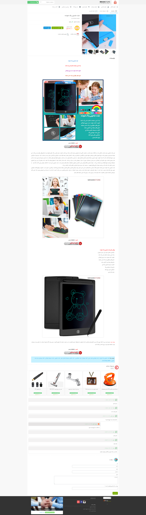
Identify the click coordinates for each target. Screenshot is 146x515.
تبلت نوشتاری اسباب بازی (93, 358)
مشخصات (112, 11)
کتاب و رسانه (54, 7)
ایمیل (117, 474)
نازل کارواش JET (38, 389)
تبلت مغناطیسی (78, 358)
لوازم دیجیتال (94, 7)
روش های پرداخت (92, 510)
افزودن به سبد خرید (56, 27)
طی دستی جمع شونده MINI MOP (56, 389)
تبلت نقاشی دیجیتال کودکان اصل (67, 358)
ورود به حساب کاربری (50, 512)
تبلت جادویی (57, 358)
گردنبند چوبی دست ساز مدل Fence (92, 389)
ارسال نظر (115, 493)
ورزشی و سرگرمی (65, 7)
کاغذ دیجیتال (84, 358)
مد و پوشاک (75, 7)
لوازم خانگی (113, 7)
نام (117, 463)
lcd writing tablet (106, 361)
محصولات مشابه (103, 11)
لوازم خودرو (84, 7)
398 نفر (45, 27)
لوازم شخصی (103, 7)
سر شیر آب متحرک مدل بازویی (74, 389)
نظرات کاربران (92, 11)
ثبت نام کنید (41, 512)
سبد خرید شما (33, 2)
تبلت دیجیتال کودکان (49, 358)
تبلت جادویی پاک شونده (104, 358)
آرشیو (112, 368)
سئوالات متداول (93, 507)
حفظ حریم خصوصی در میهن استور (89, 509)
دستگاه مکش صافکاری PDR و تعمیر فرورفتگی (110, 389)
